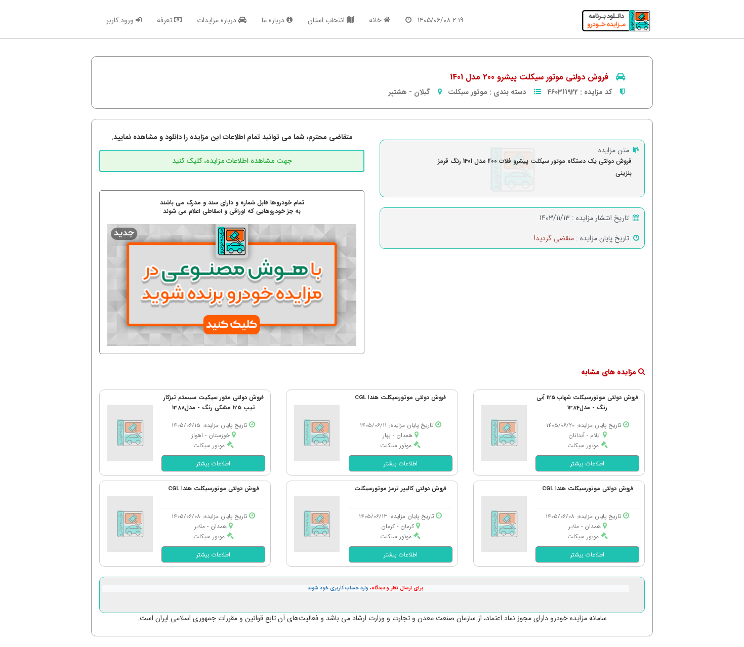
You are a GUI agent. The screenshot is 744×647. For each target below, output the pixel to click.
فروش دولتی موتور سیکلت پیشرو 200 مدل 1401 (529, 77)
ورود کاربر (121, 20)
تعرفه (165, 20)
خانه (376, 20)
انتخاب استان (327, 20)
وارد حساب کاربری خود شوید (337, 588)
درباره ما (274, 20)
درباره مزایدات (217, 20)
